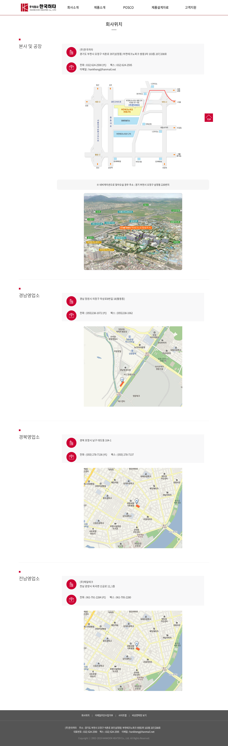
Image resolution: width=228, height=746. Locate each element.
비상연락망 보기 (139, 715)
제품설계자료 (160, 7)
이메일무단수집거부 (104, 715)
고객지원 (190, 7)
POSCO (128, 7)
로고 (39, 7)
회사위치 (85, 715)
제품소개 (99, 7)
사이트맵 (123, 715)
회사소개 (73, 7)
